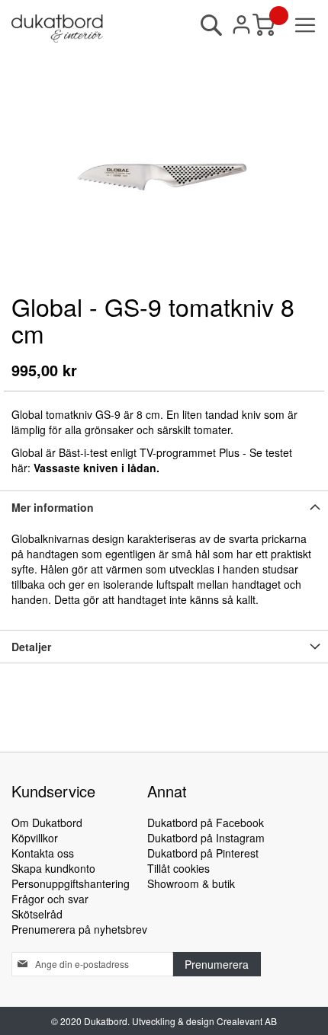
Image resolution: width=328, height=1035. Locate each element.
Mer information (52, 507)
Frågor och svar (49, 898)
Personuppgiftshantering (70, 883)
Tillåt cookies (178, 868)
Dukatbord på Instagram (206, 837)
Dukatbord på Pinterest (203, 853)
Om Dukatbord (46, 822)
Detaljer (31, 646)
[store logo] (57, 28)
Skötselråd (37, 914)
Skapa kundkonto (53, 868)
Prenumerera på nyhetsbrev (79, 929)
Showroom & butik (191, 883)
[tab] (164, 506)
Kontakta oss (42, 853)
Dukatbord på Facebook (205, 822)
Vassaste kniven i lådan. (96, 467)
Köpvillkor (34, 837)
